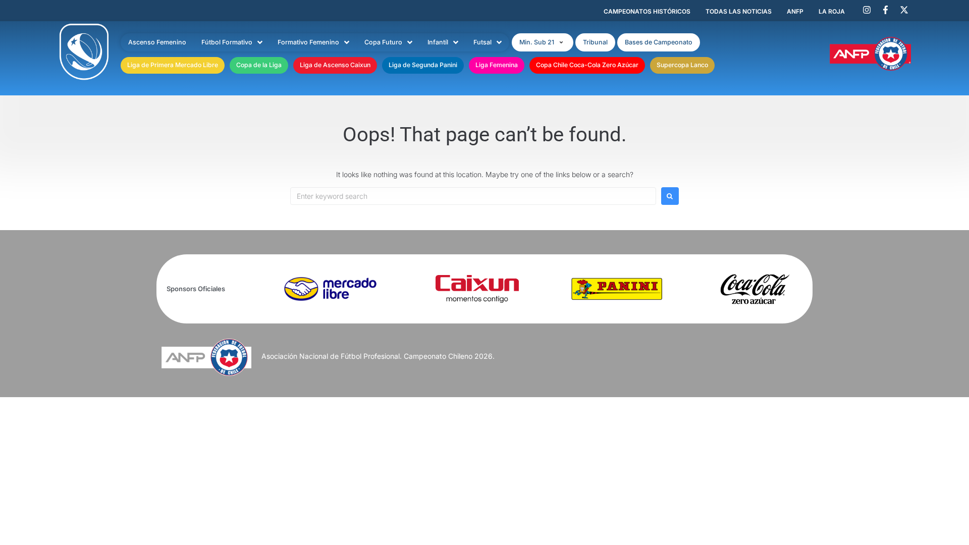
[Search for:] (473, 196)
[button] (542, 42)
